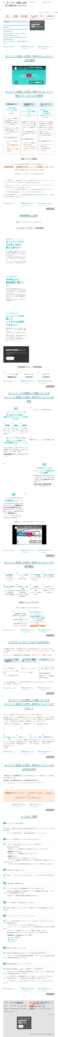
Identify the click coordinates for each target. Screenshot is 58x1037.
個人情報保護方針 (51, 1014)
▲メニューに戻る (50, 208)
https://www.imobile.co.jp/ (12, 1011)
